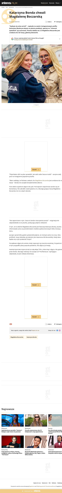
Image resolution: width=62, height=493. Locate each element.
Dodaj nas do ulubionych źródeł (29, 39)
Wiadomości (11, 7)
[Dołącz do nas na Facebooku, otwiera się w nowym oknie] (57, 330)
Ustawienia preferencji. (51, 486)
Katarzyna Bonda (32, 337)
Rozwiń (34, 169)
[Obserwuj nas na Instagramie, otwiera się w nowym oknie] (59, 330)
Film (7, 7)
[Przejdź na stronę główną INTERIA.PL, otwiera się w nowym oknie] (6, 3)
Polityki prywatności (41, 486)
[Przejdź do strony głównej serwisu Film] (14, 3)
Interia (3, 7)
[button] (44, 3)
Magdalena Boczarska (42, 180)
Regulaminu (31, 486)
